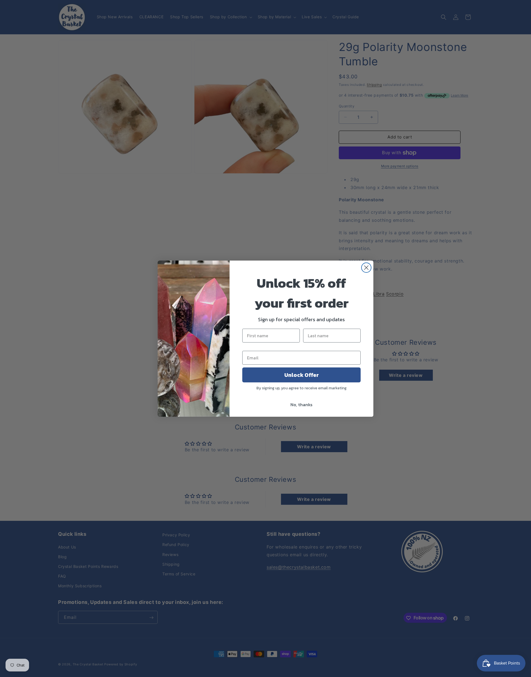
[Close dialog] (366, 267)
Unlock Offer (301, 375)
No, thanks (301, 404)
